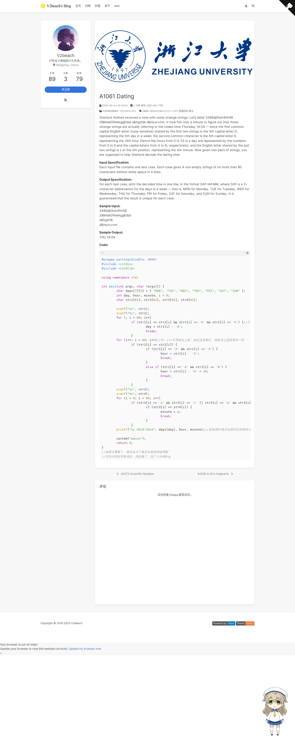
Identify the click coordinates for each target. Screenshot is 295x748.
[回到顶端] (248, 740)
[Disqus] (174, 548)
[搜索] (253, 6)
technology (127, 111)
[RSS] (65, 100)
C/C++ (169, 111)
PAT (176, 111)
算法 (191, 111)
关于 (107, 6)
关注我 (66, 89)
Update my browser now (85, 648)
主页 (78, 6)
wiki (117, 6)
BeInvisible (157, 111)
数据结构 (183, 111)
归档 (88, 6)
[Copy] (247, 253)
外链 (97, 6)
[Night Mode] (246, 6)
